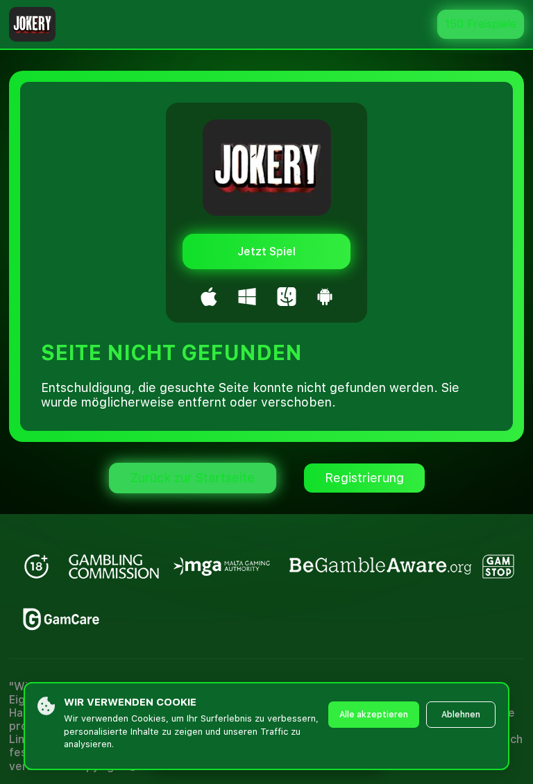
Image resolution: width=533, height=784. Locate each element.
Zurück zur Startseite (192, 477)
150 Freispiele (480, 24)
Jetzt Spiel (266, 251)
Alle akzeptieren (373, 714)
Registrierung (364, 477)
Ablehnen (460, 714)
